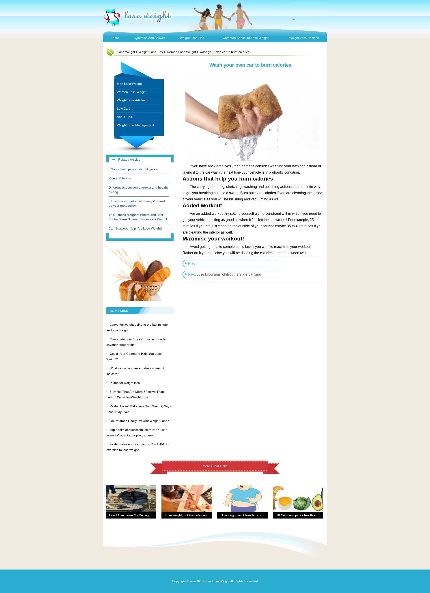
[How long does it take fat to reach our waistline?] (242, 487)
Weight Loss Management (135, 125)
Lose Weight (126, 52)
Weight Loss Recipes (304, 38)
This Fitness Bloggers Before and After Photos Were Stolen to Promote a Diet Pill (138, 217)
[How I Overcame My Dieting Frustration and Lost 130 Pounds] (131, 487)
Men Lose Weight (129, 83)
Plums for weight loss (125, 383)
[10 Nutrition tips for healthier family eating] (298, 487)
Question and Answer (150, 38)
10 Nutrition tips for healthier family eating (305, 515)
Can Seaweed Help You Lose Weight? (136, 228)
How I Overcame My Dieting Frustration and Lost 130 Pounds (152, 515)
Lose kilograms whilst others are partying (228, 274)
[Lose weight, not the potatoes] (186, 487)
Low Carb (124, 108)
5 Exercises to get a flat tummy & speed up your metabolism (137, 203)
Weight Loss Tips (192, 38)
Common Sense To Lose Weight (246, 38)
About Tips (124, 117)
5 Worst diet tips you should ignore (133, 169)
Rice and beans (120, 178)
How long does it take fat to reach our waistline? (254, 515)
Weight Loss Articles (131, 100)
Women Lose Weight (181, 52)
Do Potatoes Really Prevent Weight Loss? (139, 421)
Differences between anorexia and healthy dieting (138, 190)
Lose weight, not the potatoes (186, 515)
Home (114, 38)
